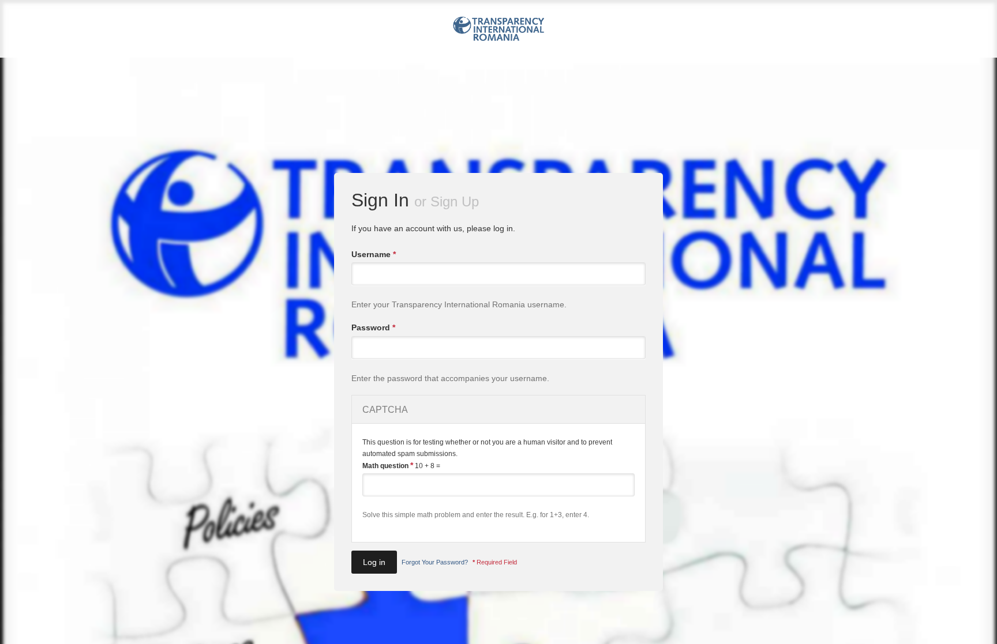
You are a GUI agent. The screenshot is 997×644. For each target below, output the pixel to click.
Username (373, 254)
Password (373, 327)
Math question (387, 465)
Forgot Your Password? (435, 562)
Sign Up (454, 201)
